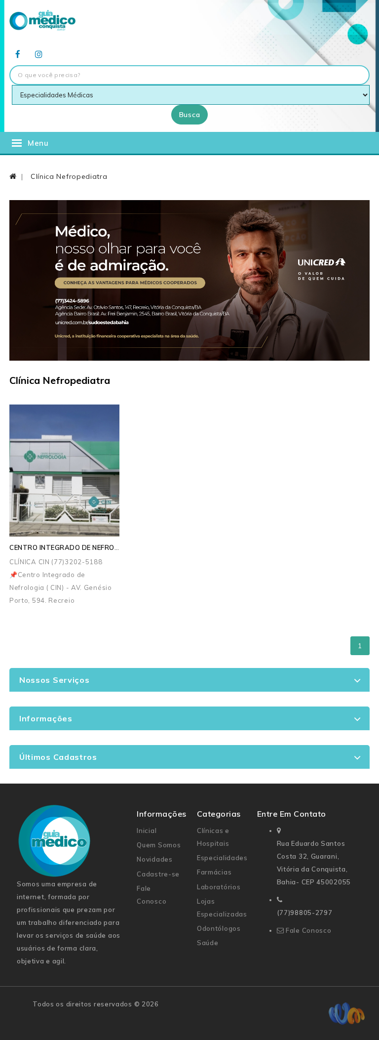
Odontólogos (219, 928)
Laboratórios (218, 887)
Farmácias (214, 872)
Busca (189, 114)
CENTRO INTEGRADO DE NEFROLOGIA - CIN (81, 547)
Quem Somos (159, 845)
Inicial (146, 830)
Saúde (208, 943)
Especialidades (222, 858)
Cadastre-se (158, 874)
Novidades (154, 859)
